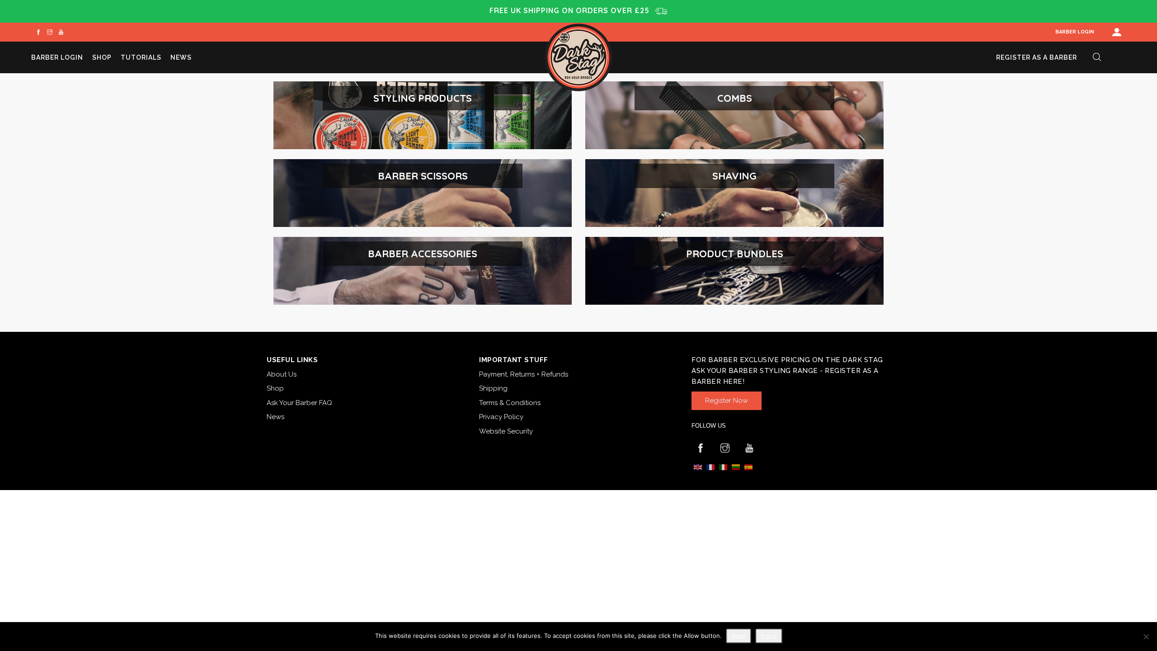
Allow (739, 635)
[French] (710, 467)
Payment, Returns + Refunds (523, 374)
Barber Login (1074, 32)
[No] (1145, 636)
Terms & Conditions (510, 403)
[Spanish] (748, 467)
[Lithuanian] (735, 467)
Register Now (726, 400)
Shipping (493, 388)
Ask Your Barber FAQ (299, 403)
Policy (769, 635)
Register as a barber (1036, 57)
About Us (281, 374)
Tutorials (141, 57)
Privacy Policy (501, 417)
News (181, 57)
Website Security (506, 431)
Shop (102, 57)
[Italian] (723, 467)
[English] (697, 467)
